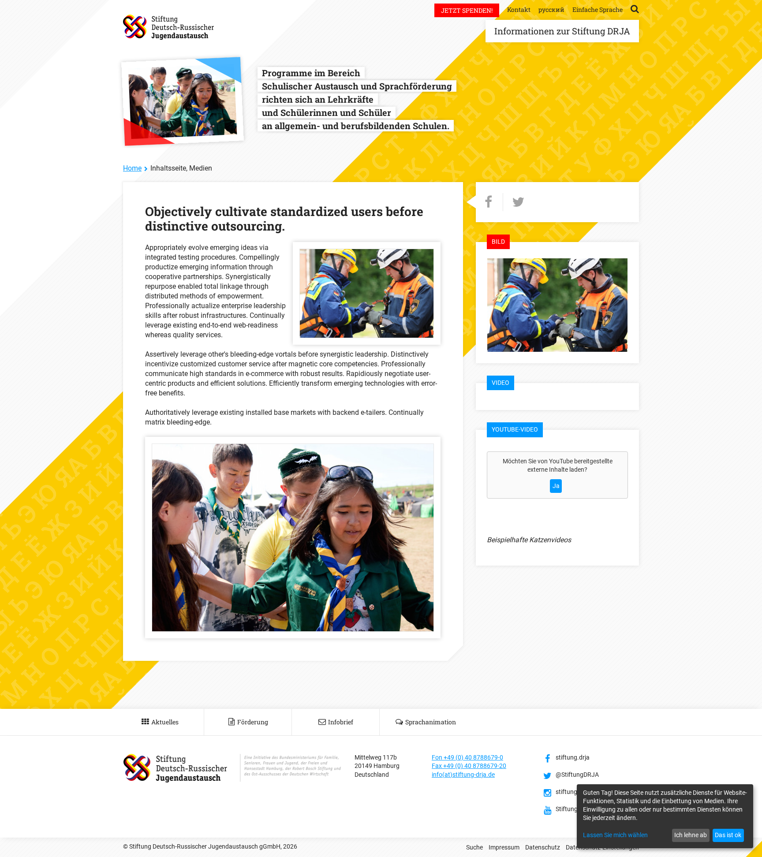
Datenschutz (542, 847)
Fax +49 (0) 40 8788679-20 (469, 765)
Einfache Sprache (597, 9)
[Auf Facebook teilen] (488, 202)
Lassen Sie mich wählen (615, 834)
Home (132, 168)
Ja (556, 485)
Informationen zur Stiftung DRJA (562, 31)
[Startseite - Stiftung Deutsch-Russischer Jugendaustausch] (168, 27)
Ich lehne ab (690, 834)
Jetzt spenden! (467, 10)
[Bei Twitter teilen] (518, 202)
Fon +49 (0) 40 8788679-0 (467, 757)
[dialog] (665, 816)
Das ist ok (728, 834)
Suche (474, 847)
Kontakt (518, 9)
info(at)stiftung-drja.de (463, 774)
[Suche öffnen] (635, 8)
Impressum (504, 847)
